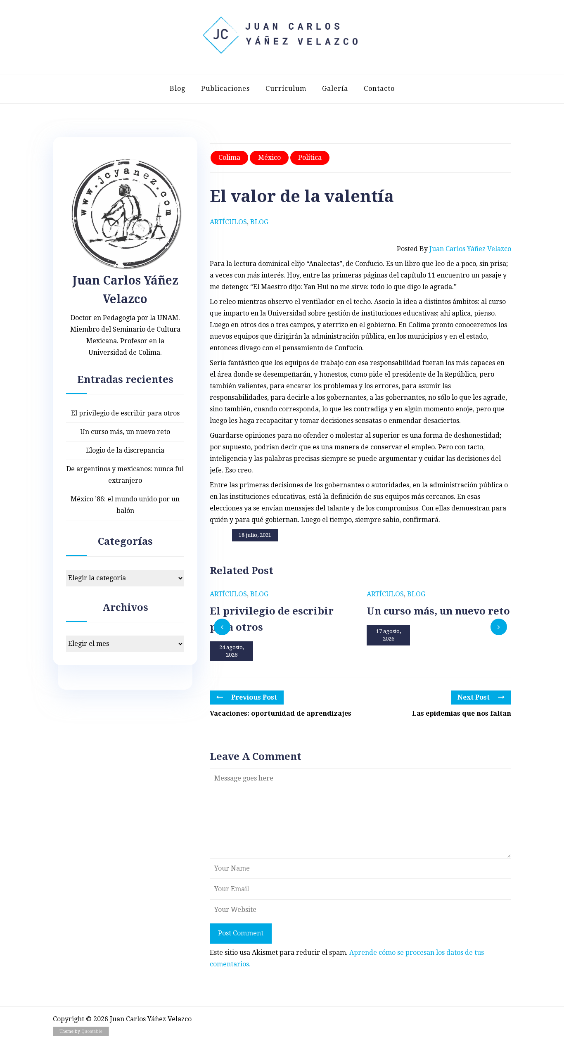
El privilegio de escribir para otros (125, 413)
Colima (229, 157)
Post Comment (240, 933)
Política (310, 157)
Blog (177, 89)
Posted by (454, 249)
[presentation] (222, 627)
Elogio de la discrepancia (125, 450)
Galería (335, 89)
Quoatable (91, 1031)
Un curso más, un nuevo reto (125, 432)
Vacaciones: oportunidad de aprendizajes (280, 713)
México (269, 157)
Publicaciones (225, 89)
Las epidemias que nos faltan (461, 713)
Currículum (285, 89)
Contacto (379, 89)
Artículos (228, 222)
